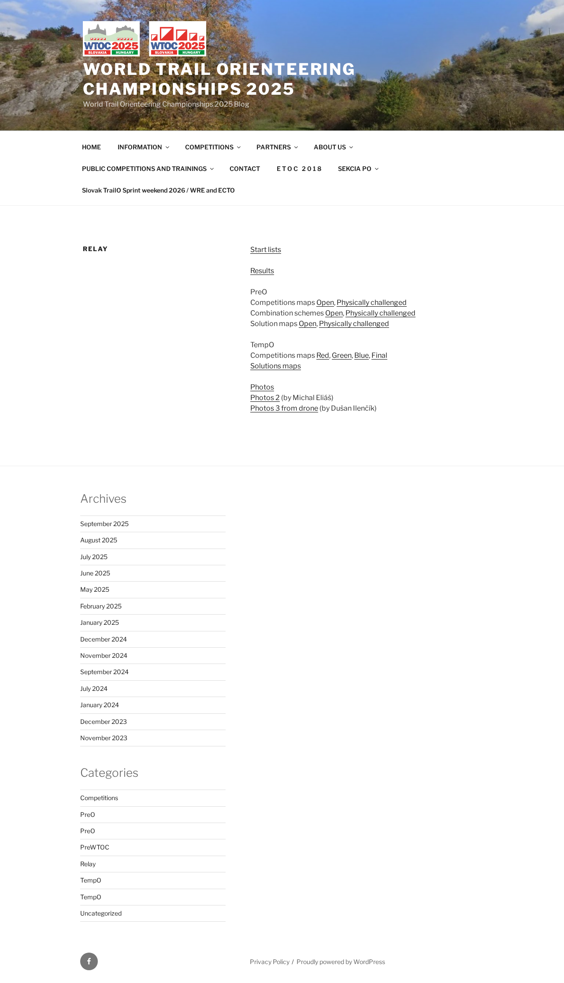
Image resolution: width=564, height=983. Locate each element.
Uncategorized (101, 913)
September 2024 (104, 671)
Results (262, 271)
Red (322, 355)
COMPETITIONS (209, 147)
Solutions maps (275, 366)
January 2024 (99, 705)
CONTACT (245, 168)
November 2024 (103, 655)
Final (379, 355)
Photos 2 (265, 397)
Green (342, 355)
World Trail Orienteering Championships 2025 (219, 79)
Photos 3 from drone (284, 408)
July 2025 (94, 556)
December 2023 (103, 721)
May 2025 (94, 589)
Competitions (99, 797)
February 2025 (101, 606)
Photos (262, 387)
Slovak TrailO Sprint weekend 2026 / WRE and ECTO (158, 190)
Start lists (265, 249)
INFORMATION (140, 147)
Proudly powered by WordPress (341, 961)
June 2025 (95, 573)
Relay (88, 864)
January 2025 (99, 622)
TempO (90, 880)
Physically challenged (372, 302)
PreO (87, 814)
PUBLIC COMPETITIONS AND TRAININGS (144, 168)
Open (325, 302)
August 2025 (98, 540)
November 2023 (103, 738)
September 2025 (104, 523)
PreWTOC (94, 847)
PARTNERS (273, 147)
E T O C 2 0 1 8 (299, 168)
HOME (91, 147)
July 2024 (94, 688)
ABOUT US (330, 147)
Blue (361, 355)
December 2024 (103, 639)
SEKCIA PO (354, 168)
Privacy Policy (269, 961)
